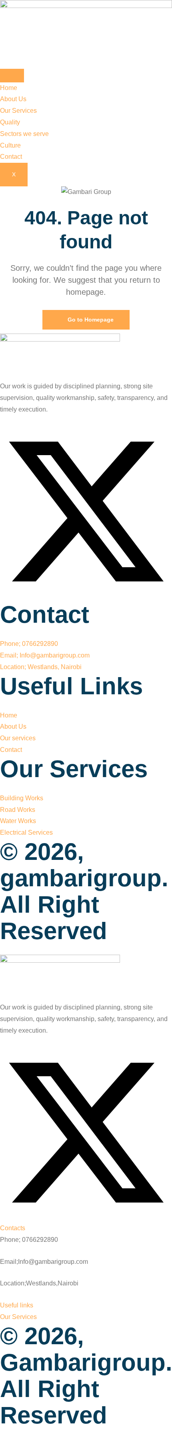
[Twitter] (86, 595)
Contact (11, 156)
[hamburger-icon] (12, 75)
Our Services (18, 110)
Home (8, 87)
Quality (10, 122)
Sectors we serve (24, 133)
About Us (13, 99)
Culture (10, 145)
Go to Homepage (90, 319)
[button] (12, 1228)
